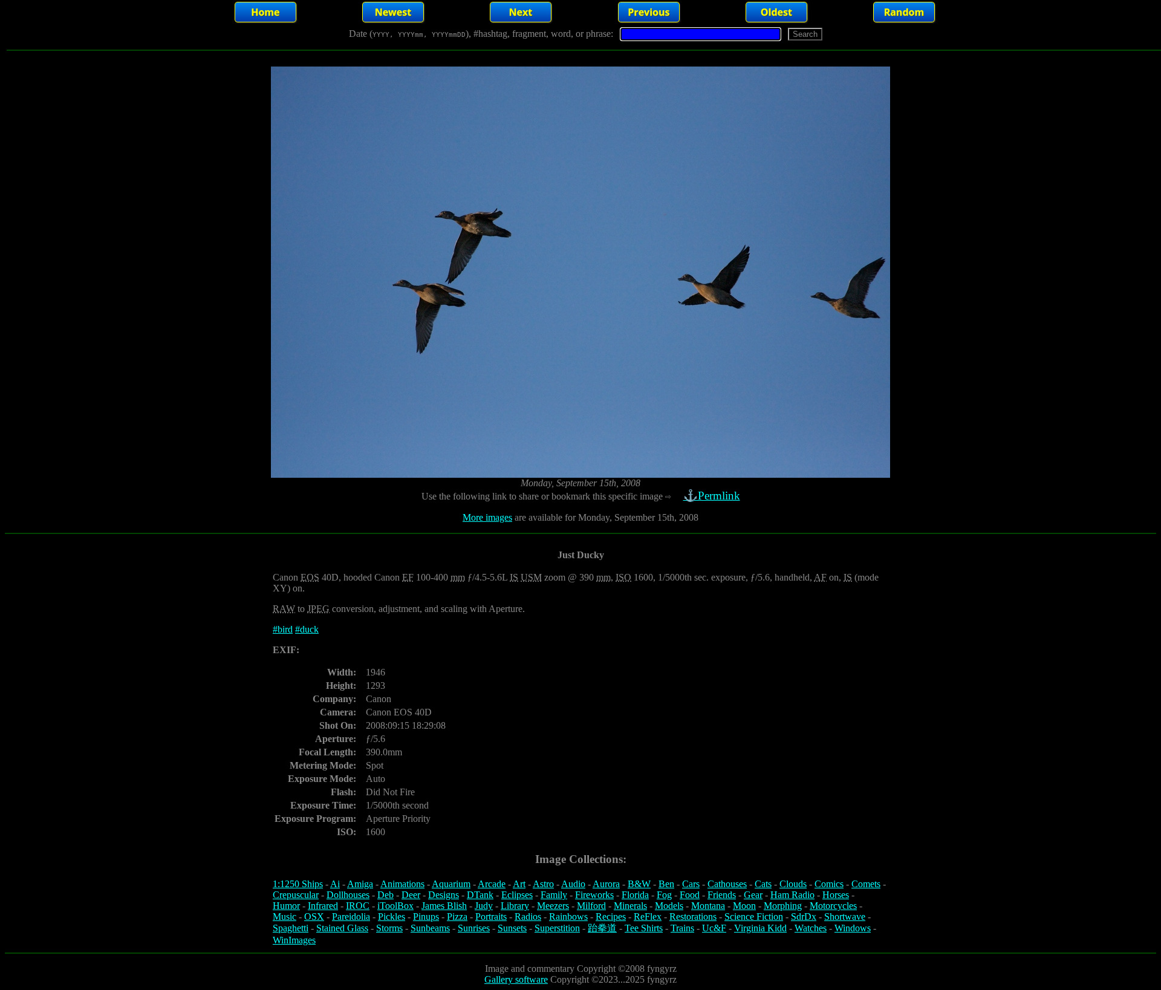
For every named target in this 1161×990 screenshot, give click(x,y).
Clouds (793, 884)
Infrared (323, 905)
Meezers (553, 905)
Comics (829, 884)
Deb (385, 895)
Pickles (391, 916)
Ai (335, 884)
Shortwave (844, 916)
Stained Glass (342, 928)
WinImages (294, 940)
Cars (691, 884)
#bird (283, 629)
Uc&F (714, 928)
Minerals (630, 905)
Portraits (491, 916)
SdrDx (803, 916)
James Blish (444, 905)
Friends (721, 895)
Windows (852, 928)
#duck (307, 629)
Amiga (360, 884)
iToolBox (395, 905)
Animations (402, 884)
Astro (543, 884)
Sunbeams (430, 928)
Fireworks (594, 895)
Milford (591, 905)
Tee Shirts (644, 928)
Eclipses (517, 895)
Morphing (783, 905)
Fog (664, 895)
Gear (753, 895)
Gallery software (516, 979)
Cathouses (727, 884)
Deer (411, 895)
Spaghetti (290, 928)
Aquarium (451, 884)
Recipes (611, 916)
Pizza (457, 916)
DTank (480, 895)
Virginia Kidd (760, 928)
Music (284, 916)
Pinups (426, 916)
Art (519, 884)
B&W (639, 884)
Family (554, 895)
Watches (811, 928)
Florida (635, 895)
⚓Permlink (711, 495)
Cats (763, 884)
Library (515, 905)
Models (669, 905)
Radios (528, 916)
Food (690, 895)
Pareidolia (351, 916)
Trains (682, 928)
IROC (357, 905)
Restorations (693, 916)
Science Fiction (753, 916)
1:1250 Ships (298, 884)
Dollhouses (348, 895)
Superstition (557, 928)
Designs (443, 895)
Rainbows (568, 916)
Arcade (492, 884)
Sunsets (512, 928)
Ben (666, 884)
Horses (835, 895)
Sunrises (474, 928)
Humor (286, 905)
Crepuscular (296, 895)
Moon (744, 905)
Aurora (606, 884)
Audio (573, 884)
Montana (708, 905)
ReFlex (648, 916)
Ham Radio (792, 895)
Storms (389, 928)
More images (487, 517)
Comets (865, 884)
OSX (314, 916)
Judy (484, 905)
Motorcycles (833, 905)
